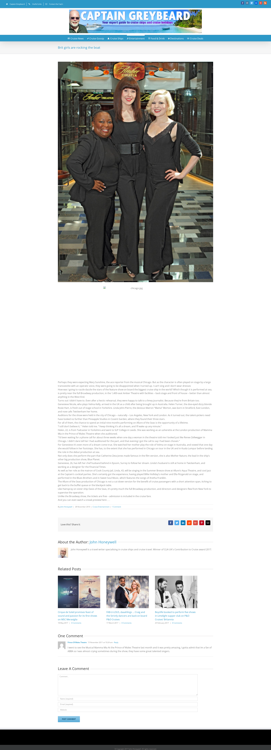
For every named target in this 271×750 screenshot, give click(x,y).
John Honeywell (66, 507)
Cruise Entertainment (101, 507)
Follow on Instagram (137, 738)
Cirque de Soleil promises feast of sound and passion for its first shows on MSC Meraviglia (77, 616)
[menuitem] (15, 4)
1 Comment (116, 507)
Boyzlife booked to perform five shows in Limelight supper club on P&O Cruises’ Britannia (175, 616)
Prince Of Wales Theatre (77, 642)
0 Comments (76, 623)
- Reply (115, 642)
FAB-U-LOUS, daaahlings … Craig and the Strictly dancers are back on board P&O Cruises (126, 616)
